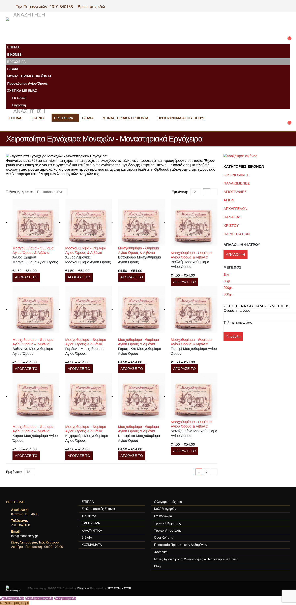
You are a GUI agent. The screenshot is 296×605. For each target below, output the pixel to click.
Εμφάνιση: (180, 192)
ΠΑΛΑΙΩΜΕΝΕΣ (237, 183)
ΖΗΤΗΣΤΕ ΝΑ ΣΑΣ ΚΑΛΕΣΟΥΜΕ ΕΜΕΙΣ (256, 306)
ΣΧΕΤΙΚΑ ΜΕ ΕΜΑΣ (22, 90)
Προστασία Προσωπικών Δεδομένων (180, 545)
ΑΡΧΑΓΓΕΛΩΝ (235, 209)
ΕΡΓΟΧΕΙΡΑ (16, 62)
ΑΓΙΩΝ (229, 200)
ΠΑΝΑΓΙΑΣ (232, 217)
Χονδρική (161, 552)
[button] (25, 14)
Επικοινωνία (163, 516)
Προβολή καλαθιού (12, 598)
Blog (157, 566)
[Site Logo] (86, 27)
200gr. (228, 288)
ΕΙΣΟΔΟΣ (19, 98)
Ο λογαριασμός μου (168, 501)
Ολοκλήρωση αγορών (39, 598)
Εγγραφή (19, 105)
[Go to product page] (35, 222)
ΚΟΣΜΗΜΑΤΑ (92, 545)
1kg (226, 274)
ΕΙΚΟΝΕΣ (14, 54)
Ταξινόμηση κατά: (19, 192)
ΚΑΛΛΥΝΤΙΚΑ (92, 530)
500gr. (228, 294)
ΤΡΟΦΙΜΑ (89, 516)
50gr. (227, 281)
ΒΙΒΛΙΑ (12, 69)
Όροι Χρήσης (163, 537)
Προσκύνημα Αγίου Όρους (27, 83)
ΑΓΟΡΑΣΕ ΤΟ (26, 277)
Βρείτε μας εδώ (91, 6)
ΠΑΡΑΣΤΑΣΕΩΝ (237, 234)
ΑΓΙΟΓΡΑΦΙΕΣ (235, 192)
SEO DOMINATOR (119, 588)
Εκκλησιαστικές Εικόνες (99, 509)
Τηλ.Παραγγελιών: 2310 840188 (46, 6)
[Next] (214, 472)
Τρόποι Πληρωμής (167, 523)
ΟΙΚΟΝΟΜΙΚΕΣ (236, 175)
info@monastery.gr (24, 536)
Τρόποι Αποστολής (167, 530)
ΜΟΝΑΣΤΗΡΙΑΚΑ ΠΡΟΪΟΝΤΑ (29, 76)
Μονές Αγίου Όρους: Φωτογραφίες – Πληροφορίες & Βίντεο (196, 559)
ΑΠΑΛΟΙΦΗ (235, 254)
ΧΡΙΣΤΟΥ (231, 226)
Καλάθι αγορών (165, 509)
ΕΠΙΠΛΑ (13, 47)
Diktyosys (83, 588)
